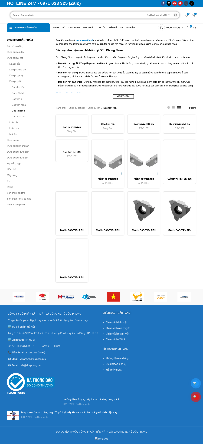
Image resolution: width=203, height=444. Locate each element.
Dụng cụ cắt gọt (15, 57)
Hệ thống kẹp (13, 163)
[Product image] (72, 120)
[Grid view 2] (168, 108)
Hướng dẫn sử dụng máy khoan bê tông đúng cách (91, 399)
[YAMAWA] (66, 297)
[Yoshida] (19, 297)
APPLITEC (107, 183)
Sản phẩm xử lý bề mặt (19, 198)
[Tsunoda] (137, 297)
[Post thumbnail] (34, 402)
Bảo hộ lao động (15, 46)
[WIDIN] (90, 297)
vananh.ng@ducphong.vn (33, 359)
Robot (10, 187)
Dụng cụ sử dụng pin (17, 157)
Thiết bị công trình (16, 204)
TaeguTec (72, 131)
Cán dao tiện (18, 87)
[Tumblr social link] (186, 3)
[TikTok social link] (191, 3)
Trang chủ (60, 107)
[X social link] (169, 3)
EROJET (143, 128)
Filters (192, 107)
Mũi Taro (13, 134)
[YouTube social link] (174, 3)
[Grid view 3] (173, 108)
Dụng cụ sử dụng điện (18, 151)
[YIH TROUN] (42, 297)
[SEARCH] (175, 15)
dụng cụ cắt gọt (84, 40)
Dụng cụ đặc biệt (17, 69)
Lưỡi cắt (13, 122)
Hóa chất (11, 169)
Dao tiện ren (18, 110)
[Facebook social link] (163, 3)
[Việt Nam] (113, 297)
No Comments (83, 404)
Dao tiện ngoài (19, 104)
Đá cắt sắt (14, 63)
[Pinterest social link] (180, 3)
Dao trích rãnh (19, 116)
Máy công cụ (13, 175)
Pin (8, 181)
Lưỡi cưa (14, 128)
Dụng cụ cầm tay (15, 52)
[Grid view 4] (179, 108)
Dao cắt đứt (18, 93)
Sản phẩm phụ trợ (16, 192)
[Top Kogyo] (160, 297)
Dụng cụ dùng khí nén (18, 146)
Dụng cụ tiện (15, 81)
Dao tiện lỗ (17, 99)
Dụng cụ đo (13, 140)
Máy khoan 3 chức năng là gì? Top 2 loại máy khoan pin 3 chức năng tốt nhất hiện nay (69, 412)
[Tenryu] (184, 297)
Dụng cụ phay (16, 75)
